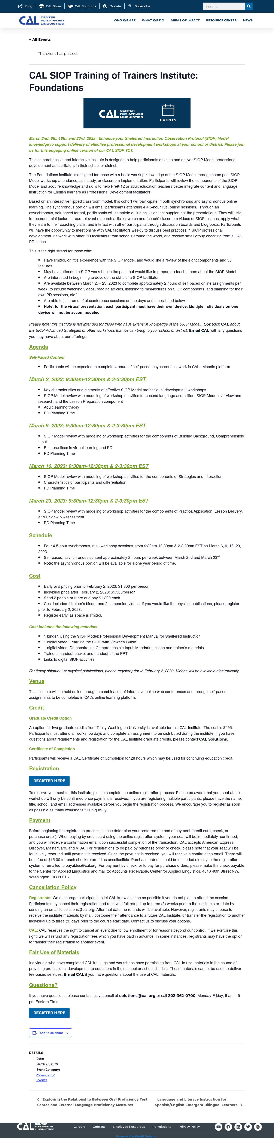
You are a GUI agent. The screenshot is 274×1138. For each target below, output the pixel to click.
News (248, 20)
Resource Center (221, 20)
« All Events (40, 39)
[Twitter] (248, 1127)
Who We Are (125, 20)
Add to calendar (51, 1033)
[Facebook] (228, 1127)
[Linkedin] (238, 1127)
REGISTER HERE (49, 780)
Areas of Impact (185, 20)
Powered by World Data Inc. (137, 1136)
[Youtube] (218, 1127)
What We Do (153, 20)
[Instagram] (258, 1127)
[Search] (249, 6)
